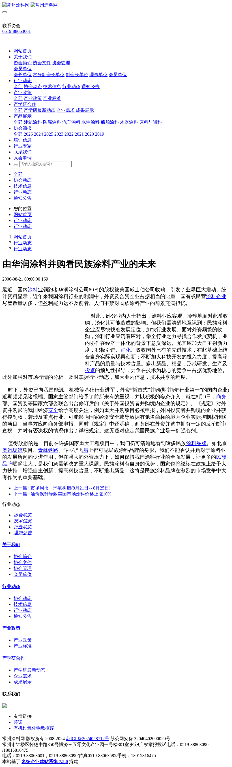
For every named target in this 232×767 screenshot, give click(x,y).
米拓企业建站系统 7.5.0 (45, 761)
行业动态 (23, 192)
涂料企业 (216, 296)
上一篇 (62, 488)
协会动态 (23, 180)
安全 (53, 410)
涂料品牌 (196, 443)
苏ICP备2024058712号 (87, 738)
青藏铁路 (48, 450)
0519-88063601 (16, 31)
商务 (221, 396)
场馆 (17, 450)
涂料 (33, 289)
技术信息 (23, 186)
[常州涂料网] (116, 5)
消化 (126, 350)
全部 (18, 86)
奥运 (7, 450)
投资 (90, 370)
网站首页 (23, 50)
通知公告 (23, 198)
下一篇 (62, 494)
